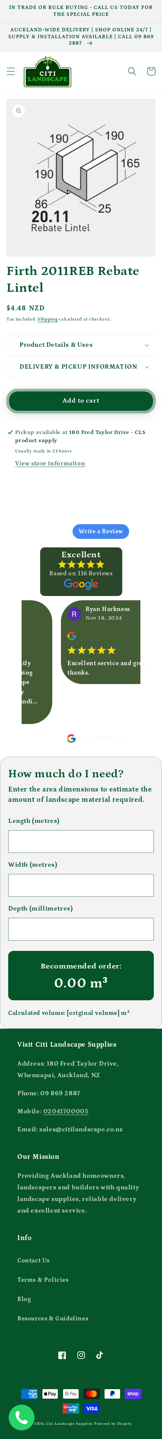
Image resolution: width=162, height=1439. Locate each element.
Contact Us (33, 1260)
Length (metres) (34, 821)
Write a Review (101, 531)
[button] (10, 71)
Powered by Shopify (113, 1424)
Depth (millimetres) (40, 908)
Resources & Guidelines (52, 1318)
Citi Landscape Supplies (69, 1424)
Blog (24, 1299)
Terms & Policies (43, 1280)
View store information (50, 463)
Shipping (48, 319)
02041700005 (66, 1111)
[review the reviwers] (65, 638)
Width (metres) (32, 864)
